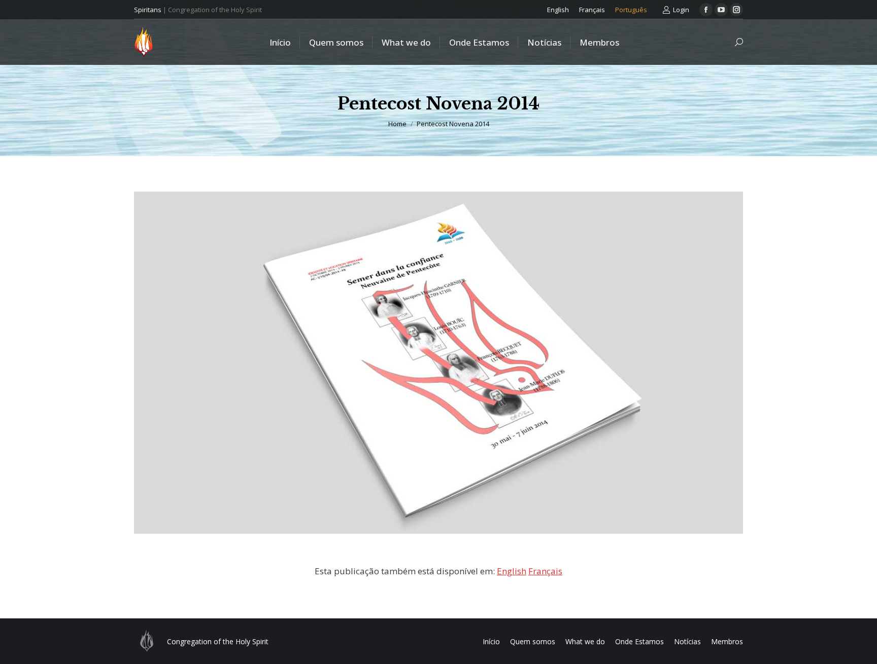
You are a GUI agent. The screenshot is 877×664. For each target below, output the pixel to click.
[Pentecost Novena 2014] (438, 363)
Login (681, 9)
